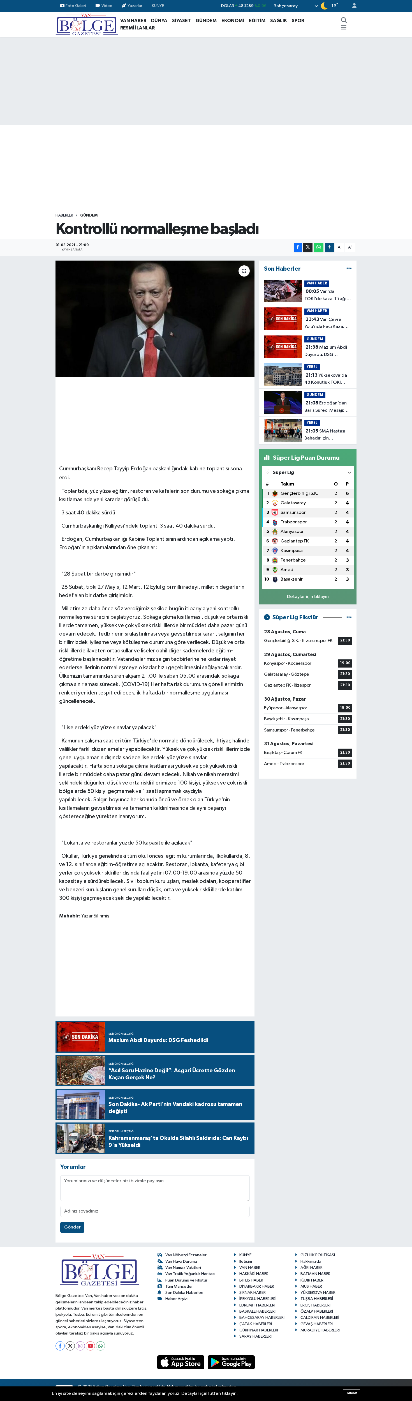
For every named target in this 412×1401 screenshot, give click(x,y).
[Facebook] (60, 1346)
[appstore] (181, 1362)
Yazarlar (135, 6)
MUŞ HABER (311, 1286)
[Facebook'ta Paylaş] (298, 247)
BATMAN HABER (315, 1274)
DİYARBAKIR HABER (256, 1286)
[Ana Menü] (343, 28)
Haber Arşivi (176, 1299)
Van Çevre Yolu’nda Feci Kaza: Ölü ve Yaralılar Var (324, 323)
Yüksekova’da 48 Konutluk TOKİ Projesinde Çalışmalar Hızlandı (326, 379)
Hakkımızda (310, 1261)
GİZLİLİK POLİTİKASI (317, 1255)
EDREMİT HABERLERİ (257, 1305)
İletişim (245, 1261)
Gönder (72, 1227)
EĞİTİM (257, 20)
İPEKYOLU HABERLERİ (257, 1299)
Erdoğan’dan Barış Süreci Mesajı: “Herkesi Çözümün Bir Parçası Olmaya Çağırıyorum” (327, 407)
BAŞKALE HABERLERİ (257, 1311)
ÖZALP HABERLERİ (316, 1311)
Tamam (351, 1393)
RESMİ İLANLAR (137, 28)
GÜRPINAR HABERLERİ (258, 1330)
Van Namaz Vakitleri (183, 1268)
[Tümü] (349, 268)
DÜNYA (159, 20)
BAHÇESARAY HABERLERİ (261, 1317)
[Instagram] (80, 1346)
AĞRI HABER (311, 1268)
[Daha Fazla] (329, 247)
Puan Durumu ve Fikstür (186, 1280)
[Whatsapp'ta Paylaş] (318, 247)
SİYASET (181, 20)
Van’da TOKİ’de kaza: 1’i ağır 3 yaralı (328, 295)
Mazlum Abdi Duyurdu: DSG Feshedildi (325, 351)
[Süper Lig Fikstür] (349, 617)
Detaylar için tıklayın (308, 596)
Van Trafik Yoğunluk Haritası (190, 1274)
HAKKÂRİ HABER (254, 1274)
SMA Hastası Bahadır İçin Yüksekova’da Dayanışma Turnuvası (325, 435)
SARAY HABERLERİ (255, 1336)
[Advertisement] (206, 81)
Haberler (64, 215)
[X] (70, 1346)
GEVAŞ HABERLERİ (316, 1324)
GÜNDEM (206, 20)
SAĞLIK (278, 20)
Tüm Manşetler (179, 1286)
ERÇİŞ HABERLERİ (315, 1305)
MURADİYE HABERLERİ (320, 1330)
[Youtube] (90, 1346)
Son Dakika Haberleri (184, 1292)
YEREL (312, 367)
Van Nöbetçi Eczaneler (186, 1255)
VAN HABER (133, 20)
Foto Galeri (76, 6)
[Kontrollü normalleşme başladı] (155, 319)
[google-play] (231, 1362)
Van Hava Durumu (181, 1261)
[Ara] (344, 20)
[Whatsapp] (100, 1346)
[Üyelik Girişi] (352, 6)
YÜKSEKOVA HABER (317, 1292)
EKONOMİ (232, 20)
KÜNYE (158, 6)
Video (106, 6)
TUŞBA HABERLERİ (316, 1299)
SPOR (298, 20)
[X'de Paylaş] (308, 247)
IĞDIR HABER (311, 1280)
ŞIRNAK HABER (252, 1292)
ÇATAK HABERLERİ (255, 1324)
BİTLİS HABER (251, 1280)
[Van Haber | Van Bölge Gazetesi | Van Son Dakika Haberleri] (86, 24)
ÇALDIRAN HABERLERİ (319, 1317)
